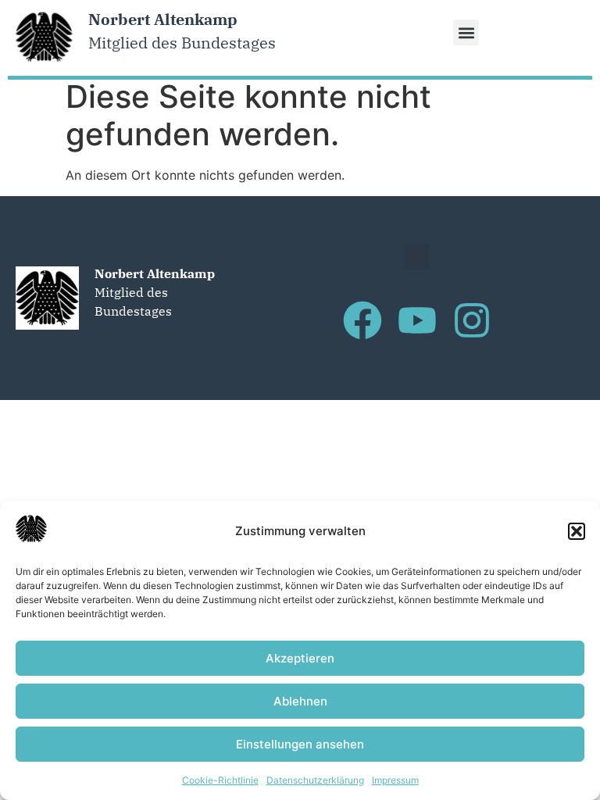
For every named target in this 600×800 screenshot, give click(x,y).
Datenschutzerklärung (315, 780)
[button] (576, 531)
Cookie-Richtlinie (220, 780)
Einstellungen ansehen (300, 744)
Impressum (395, 780)
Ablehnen (300, 701)
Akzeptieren (300, 658)
